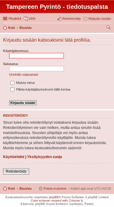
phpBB (54, 197)
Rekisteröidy (16, 171)
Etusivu (25, 188)
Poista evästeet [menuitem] (54, 188)
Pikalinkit (15, 18)
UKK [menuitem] (32, 18)
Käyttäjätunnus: (16, 51)
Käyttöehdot (13, 157)
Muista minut (25, 83)
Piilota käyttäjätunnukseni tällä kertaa (42, 89)
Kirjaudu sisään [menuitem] (99, 18)
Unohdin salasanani (23, 74)
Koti (11, 188)
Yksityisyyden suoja (44, 157)
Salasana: (11, 64)
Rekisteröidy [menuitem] (71, 18)
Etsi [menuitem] (109, 28)
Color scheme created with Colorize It (57, 200)
